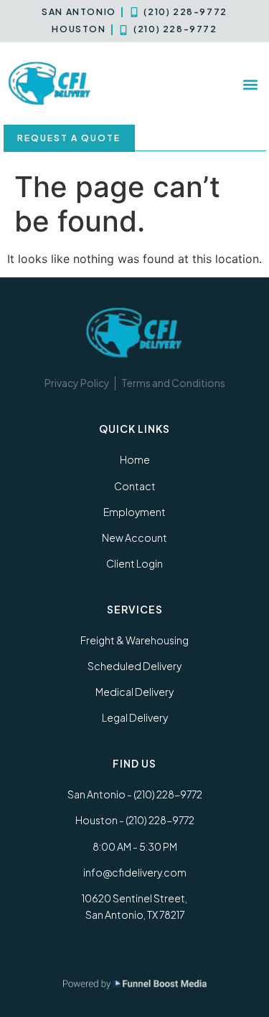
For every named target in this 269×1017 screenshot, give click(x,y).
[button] (250, 84)
